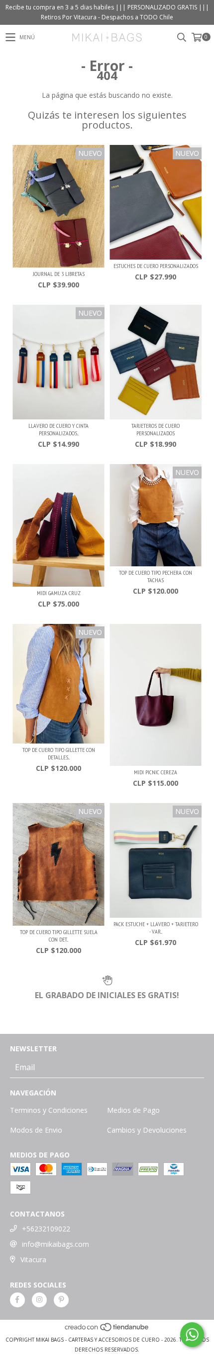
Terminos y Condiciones (49, 1110)
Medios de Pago (133, 1110)
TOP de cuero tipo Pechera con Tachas (155, 576)
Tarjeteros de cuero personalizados (155, 429)
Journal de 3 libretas (59, 273)
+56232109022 (46, 1228)
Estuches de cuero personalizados (155, 266)
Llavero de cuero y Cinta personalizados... (58, 429)
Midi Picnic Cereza (155, 772)
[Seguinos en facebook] (17, 1299)
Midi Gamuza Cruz (59, 593)
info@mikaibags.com (55, 1244)
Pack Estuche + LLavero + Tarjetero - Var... (155, 927)
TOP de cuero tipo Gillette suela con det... (59, 935)
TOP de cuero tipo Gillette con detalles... (58, 753)
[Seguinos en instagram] (39, 1299)
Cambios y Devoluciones (147, 1130)
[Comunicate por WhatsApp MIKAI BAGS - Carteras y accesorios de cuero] (192, 1334)
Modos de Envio (36, 1130)
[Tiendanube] (107, 1329)
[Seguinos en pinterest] (61, 1299)
